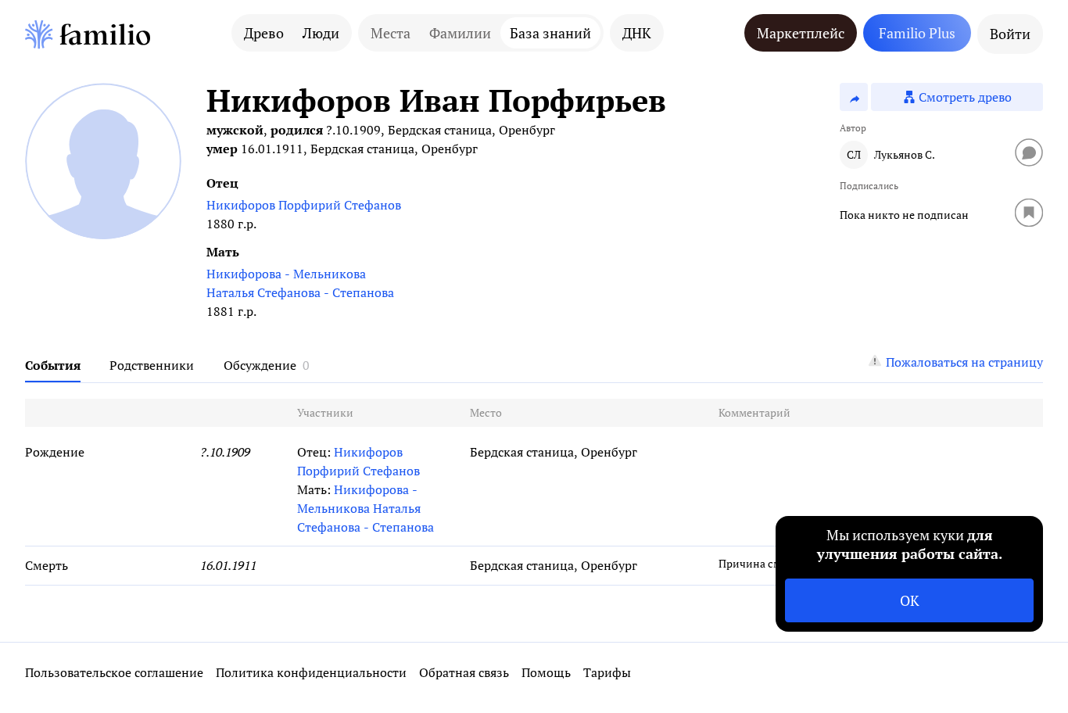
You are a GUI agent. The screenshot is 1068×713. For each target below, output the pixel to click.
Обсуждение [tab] (260, 365)
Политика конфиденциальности (311, 672)
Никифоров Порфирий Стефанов (303, 204)
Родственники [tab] (151, 365)
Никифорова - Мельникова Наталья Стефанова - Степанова (300, 283)
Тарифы (607, 672)
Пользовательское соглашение (114, 672)
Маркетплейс (800, 32)
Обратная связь (464, 672)
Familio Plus (917, 32)
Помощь (546, 672)
